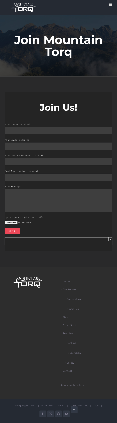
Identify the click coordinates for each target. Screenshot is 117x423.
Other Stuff (69, 325)
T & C (96, 406)
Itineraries (73, 309)
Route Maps (74, 299)
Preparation (74, 353)
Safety (70, 362)
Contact (67, 370)
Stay (65, 317)
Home (66, 281)
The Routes (69, 289)
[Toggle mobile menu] (110, 4)
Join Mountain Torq (72, 385)
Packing (71, 343)
